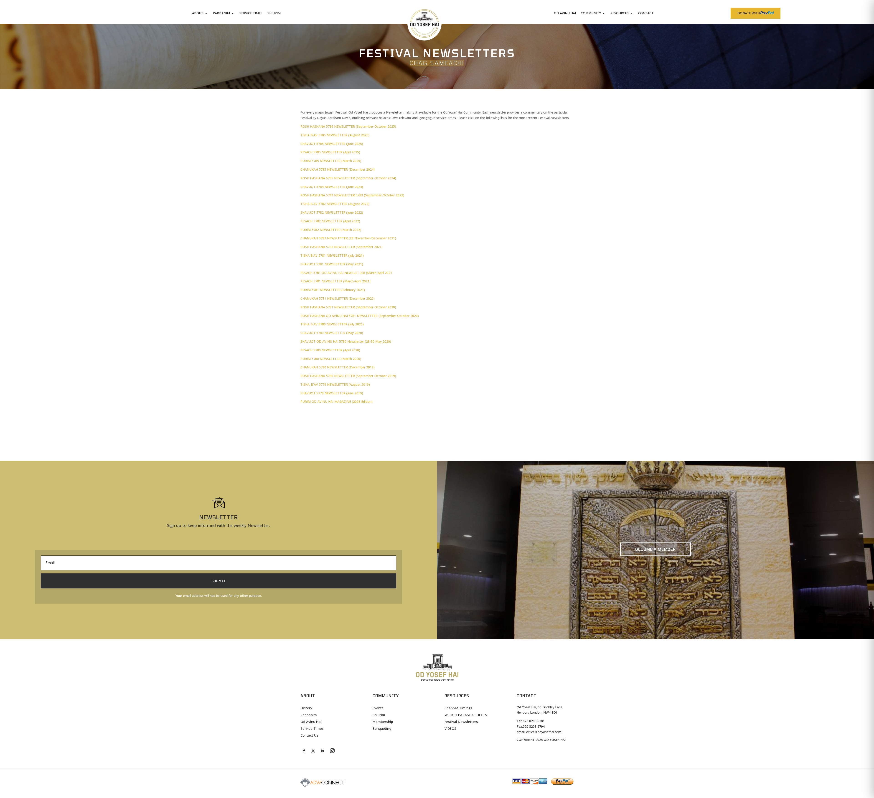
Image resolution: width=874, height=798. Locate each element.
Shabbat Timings (458, 708)
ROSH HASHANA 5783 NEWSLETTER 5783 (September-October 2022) (352, 195)
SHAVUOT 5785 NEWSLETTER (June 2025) (331, 144)
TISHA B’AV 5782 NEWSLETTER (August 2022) (334, 204)
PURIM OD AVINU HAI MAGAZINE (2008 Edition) (336, 401)
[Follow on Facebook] (304, 750)
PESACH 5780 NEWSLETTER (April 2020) (330, 350)
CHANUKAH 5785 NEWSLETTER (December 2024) (337, 169)
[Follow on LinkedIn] (322, 750)
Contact (645, 13)
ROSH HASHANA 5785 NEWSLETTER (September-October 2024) (348, 178)
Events (378, 708)
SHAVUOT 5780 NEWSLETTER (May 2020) (331, 333)
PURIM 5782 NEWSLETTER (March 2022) (330, 230)
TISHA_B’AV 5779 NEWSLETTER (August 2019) (335, 384)
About (197, 13)
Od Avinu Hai (565, 13)
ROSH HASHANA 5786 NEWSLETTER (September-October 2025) (348, 126)
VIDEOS (450, 729)
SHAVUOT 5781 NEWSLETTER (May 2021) (331, 264)
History (306, 708)
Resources (619, 13)
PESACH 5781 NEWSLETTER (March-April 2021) (335, 281)
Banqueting (382, 729)
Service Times (250, 13)
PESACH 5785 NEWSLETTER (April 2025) (330, 152)
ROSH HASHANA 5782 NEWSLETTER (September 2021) (341, 247)
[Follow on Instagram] (332, 750)
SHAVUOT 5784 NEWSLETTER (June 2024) (331, 187)
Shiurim (274, 13)
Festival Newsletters (461, 722)
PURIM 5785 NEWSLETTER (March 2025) (330, 161)
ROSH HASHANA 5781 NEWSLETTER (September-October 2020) (348, 307)
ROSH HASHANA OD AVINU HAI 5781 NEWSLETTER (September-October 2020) (359, 316)
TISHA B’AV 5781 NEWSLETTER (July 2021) (332, 255)
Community (591, 13)
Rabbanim (221, 13)
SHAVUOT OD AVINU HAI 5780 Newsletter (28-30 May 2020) (345, 341)
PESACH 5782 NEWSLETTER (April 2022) (330, 221)
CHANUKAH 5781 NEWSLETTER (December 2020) (337, 298)
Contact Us (309, 735)
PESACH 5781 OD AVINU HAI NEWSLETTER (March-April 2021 (346, 273)
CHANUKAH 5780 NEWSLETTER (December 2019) (337, 367)
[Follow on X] (313, 750)
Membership (383, 722)
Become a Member (655, 549)
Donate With (748, 13)
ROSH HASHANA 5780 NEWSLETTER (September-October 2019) (348, 376)
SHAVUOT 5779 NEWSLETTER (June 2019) (331, 393)
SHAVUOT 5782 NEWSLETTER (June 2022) (331, 212)
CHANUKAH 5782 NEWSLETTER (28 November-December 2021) (348, 238)
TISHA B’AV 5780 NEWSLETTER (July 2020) (332, 324)
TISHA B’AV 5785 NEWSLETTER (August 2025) (334, 135)
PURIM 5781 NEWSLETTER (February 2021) (332, 290)
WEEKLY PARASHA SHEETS (466, 715)
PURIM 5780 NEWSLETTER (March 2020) (330, 359)
